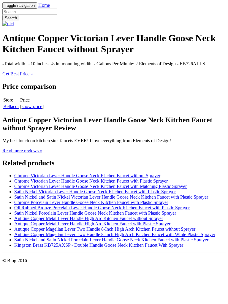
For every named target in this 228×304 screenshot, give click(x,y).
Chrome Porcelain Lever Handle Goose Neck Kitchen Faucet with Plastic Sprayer (91, 202)
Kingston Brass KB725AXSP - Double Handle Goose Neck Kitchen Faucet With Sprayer (98, 245)
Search (11, 18)
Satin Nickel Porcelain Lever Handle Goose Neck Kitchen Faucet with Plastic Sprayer (95, 213)
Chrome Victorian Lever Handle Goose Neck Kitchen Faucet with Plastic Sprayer (91, 180)
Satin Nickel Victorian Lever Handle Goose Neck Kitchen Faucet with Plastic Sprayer (95, 191)
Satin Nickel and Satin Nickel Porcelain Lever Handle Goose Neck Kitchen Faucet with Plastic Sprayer (111, 239)
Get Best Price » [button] (17, 73)
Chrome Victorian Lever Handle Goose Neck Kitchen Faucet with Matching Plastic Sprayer (100, 186)
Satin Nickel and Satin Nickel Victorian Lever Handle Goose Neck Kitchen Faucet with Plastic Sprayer (111, 197)
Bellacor (11, 106)
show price (32, 106)
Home (44, 5)
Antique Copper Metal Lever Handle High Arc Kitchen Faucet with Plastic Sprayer (92, 223)
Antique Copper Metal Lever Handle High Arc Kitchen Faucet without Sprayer (88, 218)
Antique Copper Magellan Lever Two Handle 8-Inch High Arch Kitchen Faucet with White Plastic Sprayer (114, 234)
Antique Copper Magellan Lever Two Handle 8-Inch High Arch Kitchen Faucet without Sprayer (104, 229)
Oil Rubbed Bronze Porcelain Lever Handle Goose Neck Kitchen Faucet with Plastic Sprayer (102, 207)
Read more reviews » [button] (22, 150)
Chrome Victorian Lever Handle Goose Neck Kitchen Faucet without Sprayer (87, 175)
